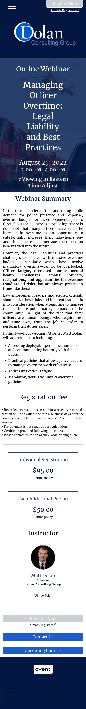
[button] (10, 6)
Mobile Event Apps (8, 687)
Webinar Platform (8, 695)
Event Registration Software (10, 691)
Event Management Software (10, 683)
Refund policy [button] (43, 478)
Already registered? (43, 625)
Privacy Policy (7, 699)
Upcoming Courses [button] (43, 650)
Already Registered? (65, 10)
